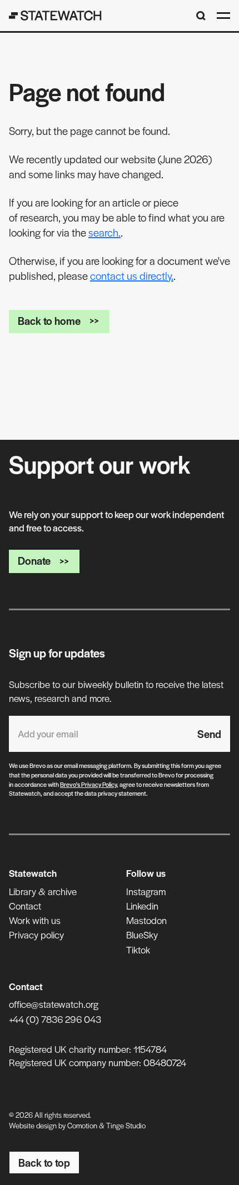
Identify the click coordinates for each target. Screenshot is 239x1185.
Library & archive (43, 891)
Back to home (49, 320)
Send (209, 733)
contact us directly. (131, 275)
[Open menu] (223, 15)
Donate (34, 560)
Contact (25, 905)
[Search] (201, 16)
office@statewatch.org (53, 1004)
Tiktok (138, 949)
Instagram (146, 891)
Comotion (82, 1125)
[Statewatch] (55, 16)
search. (104, 232)
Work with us (35, 920)
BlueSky (142, 934)
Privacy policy (36, 934)
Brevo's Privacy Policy (88, 784)
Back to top (44, 1162)
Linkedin (142, 905)
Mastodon (146, 920)
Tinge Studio (126, 1125)
